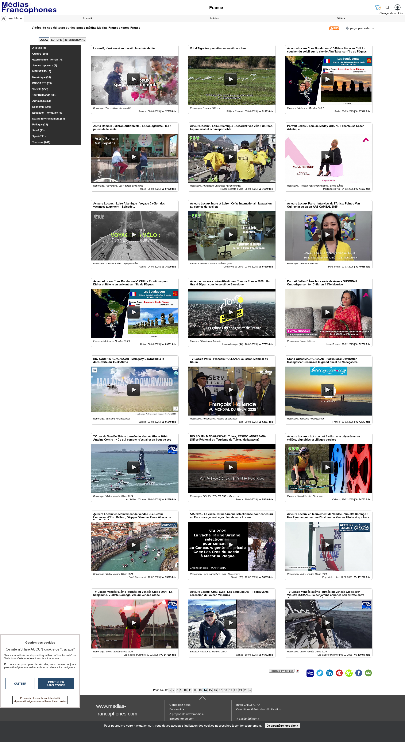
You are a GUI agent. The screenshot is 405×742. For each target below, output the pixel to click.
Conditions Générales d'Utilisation (258, 709)
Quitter (20, 683)
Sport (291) (39, 136)
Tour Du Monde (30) (43, 95)
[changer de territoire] (378, 7)
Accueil (87, 18)
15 (210, 690)
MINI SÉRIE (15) (41, 71)
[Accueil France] (3, 19)
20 (235, 690)
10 (185, 690)
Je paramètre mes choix (282, 725)
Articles (214, 18)
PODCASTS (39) (42, 83)
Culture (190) (40, 53)
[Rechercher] (387, 7)
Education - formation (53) (47, 112)
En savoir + (176, 709)
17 (220, 690)
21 (240, 690)
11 (190, 690)
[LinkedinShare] (329, 673)
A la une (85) (39, 47)
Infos (248, 704)
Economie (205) (41, 106)
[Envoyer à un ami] (368, 673)
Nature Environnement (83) (48, 118)
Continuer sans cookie (56, 684)
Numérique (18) (41, 77)
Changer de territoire (391, 13)
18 (225, 690)
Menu (18, 18)
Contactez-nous (179, 704)
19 (230, 690)
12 (195, 690)
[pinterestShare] (339, 673)
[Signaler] (300, 673)
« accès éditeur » (247, 718)
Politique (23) (40, 124)
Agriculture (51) (41, 100)
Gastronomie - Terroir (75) (47, 59)
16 (215, 690)
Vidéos (341, 18)
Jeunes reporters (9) (44, 65)
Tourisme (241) (41, 142)
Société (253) (40, 89)
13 (200, 690)
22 (245, 690)
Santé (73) (38, 130)
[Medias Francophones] (29, 7)
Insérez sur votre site (282, 670)
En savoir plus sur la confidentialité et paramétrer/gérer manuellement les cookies (40, 700)
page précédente (362, 28)
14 (205, 690)
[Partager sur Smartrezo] (310, 673)
